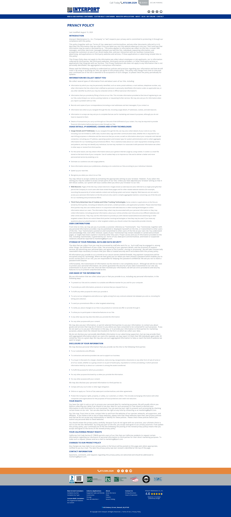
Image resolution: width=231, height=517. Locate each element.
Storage (89, 497)
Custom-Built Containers (104, 17)
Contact (160, 17)
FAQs (107, 495)
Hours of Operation (131, 495)
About (137, 17)
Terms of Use (126, 512)
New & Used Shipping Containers (80, 17)
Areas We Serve (111, 493)
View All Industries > (93, 499)
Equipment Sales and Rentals (95, 493)
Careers (108, 497)
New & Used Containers (75, 491)
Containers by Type (73, 495)
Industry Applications (125, 17)
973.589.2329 (130, 2)
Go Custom (70, 502)
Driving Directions (130, 493)
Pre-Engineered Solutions (75, 500)
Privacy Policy (136, 512)
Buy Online (151, 17)
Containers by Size (73, 493)
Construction (90, 495)
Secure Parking (156, 3)
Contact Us (129, 491)
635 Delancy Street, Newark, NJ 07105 (116, 507)
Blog (144, 17)
